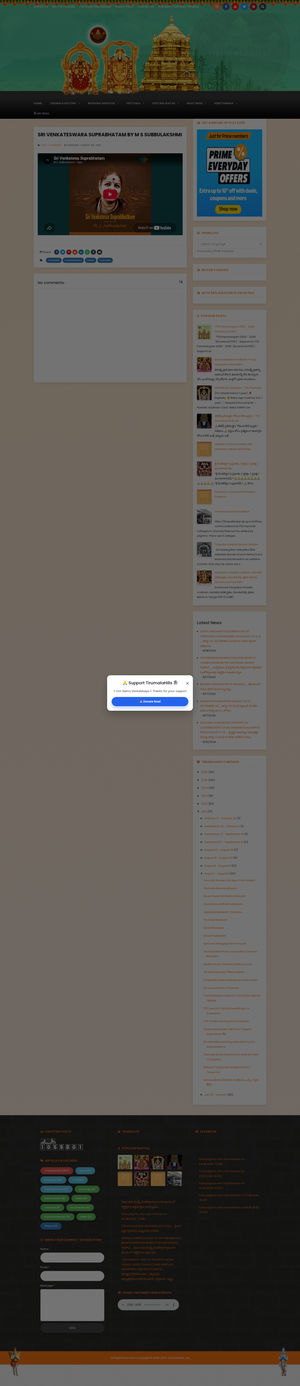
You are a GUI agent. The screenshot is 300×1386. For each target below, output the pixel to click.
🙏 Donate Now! (150, 701)
